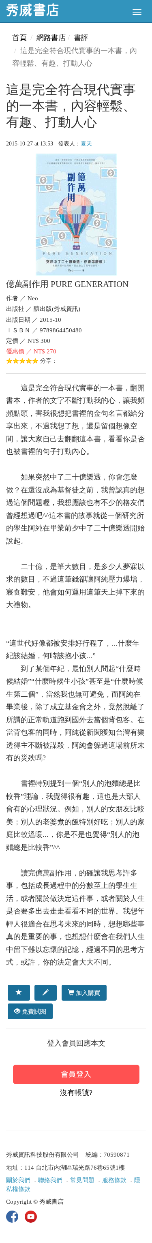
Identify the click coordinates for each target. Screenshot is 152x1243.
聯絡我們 (50, 1180)
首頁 (19, 38)
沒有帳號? (76, 1093)
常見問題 (82, 1180)
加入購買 (87, 992)
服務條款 (114, 1180)
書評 (81, 38)
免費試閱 (33, 1011)
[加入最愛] (19, 992)
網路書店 (51, 38)
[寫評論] (45, 992)
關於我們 (18, 1180)
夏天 (86, 144)
